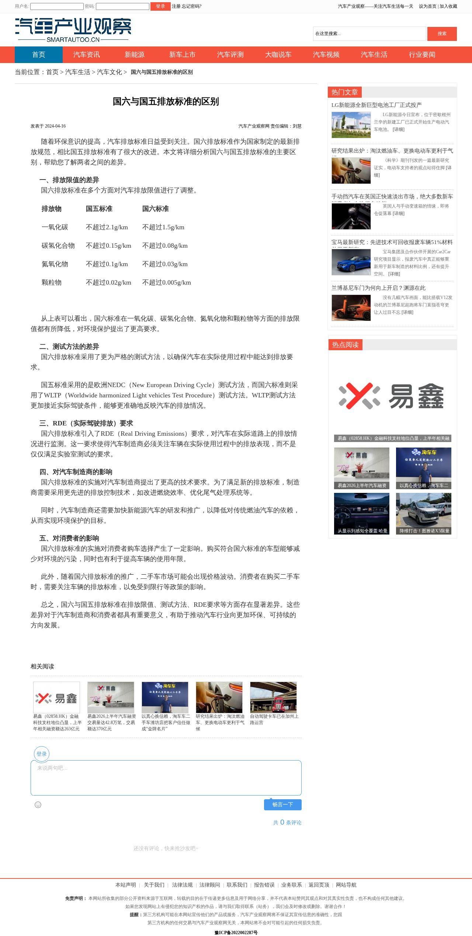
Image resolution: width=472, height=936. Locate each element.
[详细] (399, 129)
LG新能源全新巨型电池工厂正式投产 (377, 105)
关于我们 (154, 885)
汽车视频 (326, 54)
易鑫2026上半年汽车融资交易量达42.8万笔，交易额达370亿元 (111, 722)
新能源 (135, 54)
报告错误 (264, 885)
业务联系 (291, 885)
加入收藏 (448, 6)
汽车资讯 (86, 54)
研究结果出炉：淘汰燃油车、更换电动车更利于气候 (220, 722)
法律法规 (182, 885)
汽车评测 (230, 54)
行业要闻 (422, 54)
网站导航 (346, 885)
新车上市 (182, 54)
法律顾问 (209, 885)
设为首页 (428, 6)
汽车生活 (374, 54)
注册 (176, 6)
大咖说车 (278, 54)
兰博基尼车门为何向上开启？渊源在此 (379, 288)
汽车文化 (109, 72)
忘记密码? (191, 6)
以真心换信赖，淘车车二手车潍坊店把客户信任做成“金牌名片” (166, 722)
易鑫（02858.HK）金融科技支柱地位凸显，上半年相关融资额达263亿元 (57, 722)
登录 (161, 6)
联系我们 (237, 885)
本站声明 (125, 885)
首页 (38, 54)
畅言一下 (283, 804)
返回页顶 (319, 885)
